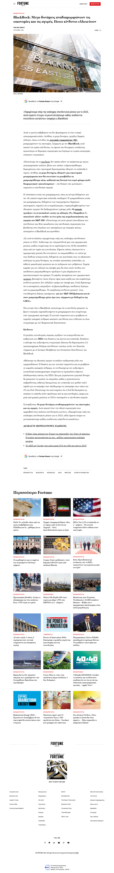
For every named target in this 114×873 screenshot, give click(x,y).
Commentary (42, 825)
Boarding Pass (65, 796)
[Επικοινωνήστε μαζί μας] (68, 843)
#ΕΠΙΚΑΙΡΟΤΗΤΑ (28, 472)
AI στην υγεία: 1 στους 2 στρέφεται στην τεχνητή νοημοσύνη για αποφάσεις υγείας (24, 641)
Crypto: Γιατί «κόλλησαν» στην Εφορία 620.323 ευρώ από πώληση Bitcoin (56, 562)
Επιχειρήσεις (42, 796)
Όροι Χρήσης (94, 816)
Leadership (41, 821)
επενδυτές (45, 161)
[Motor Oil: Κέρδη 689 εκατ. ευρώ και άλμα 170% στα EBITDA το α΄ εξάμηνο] (57, 582)
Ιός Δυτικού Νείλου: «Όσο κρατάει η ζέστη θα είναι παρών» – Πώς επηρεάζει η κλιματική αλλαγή (85, 719)
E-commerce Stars (66, 808)
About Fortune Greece (96, 792)
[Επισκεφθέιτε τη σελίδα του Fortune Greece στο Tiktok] (63, 843)
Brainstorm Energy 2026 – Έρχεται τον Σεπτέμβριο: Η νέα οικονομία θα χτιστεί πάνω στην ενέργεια (26, 719)
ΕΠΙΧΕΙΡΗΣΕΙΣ (48, 594)
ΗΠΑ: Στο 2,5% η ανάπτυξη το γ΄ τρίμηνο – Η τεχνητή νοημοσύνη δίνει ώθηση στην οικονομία (86, 526)
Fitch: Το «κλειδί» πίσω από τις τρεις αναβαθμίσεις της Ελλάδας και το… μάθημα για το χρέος (26, 526)
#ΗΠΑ (60, 472)
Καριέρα (40, 816)
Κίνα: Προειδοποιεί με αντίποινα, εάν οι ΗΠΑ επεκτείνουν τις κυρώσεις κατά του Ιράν (86, 564)
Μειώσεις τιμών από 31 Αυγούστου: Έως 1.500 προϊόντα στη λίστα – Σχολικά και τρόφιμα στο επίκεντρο (56, 719)
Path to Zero (64, 816)
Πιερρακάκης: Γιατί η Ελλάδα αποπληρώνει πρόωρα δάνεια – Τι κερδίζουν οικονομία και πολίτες (86, 641)
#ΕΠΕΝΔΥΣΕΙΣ (51, 472)
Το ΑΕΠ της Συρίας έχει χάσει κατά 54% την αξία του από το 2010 (56, 445)
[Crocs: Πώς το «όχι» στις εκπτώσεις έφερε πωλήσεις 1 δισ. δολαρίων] (57, 660)
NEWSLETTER (95, 4)
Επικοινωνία (94, 804)
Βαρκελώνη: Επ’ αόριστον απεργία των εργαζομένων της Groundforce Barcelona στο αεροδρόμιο (26, 679)
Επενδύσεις (41, 808)
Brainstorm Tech (66, 804)
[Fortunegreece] (23, 5)
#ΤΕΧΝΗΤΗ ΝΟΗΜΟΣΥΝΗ (81, 472)
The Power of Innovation (68, 800)
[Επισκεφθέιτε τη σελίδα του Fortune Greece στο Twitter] (49, 843)
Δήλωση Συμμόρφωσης (97, 800)
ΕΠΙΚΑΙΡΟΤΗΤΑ (18, 13)
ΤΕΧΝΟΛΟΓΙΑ (48, 634)
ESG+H (63, 792)
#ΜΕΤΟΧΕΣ (68, 472)
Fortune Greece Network (16, 808)
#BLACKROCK (40, 472)
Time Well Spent (66, 812)
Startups (40, 812)
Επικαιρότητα (42, 792)
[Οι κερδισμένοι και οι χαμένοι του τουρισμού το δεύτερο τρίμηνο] (27, 545)
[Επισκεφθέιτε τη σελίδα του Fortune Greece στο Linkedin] (54, 843)
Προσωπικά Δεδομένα (96, 821)
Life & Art (41, 800)
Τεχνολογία (41, 804)
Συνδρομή (93, 812)
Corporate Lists (13, 792)
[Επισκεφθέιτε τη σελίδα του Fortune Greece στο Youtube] (59, 843)
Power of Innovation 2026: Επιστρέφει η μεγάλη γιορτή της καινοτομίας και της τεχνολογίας (56, 641)
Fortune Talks (13, 804)
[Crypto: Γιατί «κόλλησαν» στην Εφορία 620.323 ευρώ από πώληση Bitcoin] (57, 545)
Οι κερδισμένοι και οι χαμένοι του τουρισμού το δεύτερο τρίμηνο (26, 562)
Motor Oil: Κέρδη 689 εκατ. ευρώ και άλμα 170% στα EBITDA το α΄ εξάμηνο (55, 600)
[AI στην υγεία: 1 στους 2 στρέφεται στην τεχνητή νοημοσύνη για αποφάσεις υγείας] (27, 622)
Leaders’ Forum (13, 800)
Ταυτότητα (93, 796)
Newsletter (93, 808)
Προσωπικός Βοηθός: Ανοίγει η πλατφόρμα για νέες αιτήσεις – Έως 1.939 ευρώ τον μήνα (26, 600)
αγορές (78, 209)
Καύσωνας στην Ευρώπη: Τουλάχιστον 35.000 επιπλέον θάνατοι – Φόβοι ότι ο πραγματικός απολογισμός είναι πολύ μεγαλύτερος (86, 602)
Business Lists (13, 796)
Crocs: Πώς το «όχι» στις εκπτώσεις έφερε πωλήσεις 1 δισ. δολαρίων (55, 677)
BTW (77, 853)
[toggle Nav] (14, 4)
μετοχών (27, 279)
